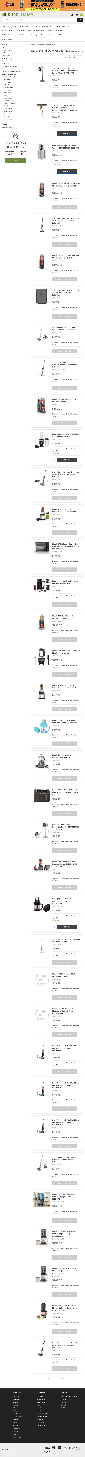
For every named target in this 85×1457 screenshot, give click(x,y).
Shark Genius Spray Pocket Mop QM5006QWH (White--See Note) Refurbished (64, 364)
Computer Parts (61, 26)
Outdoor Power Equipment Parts (13, 35)
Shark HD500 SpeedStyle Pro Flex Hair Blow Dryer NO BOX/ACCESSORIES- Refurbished (64, 107)
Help (15, 161)
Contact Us (16, 1399)
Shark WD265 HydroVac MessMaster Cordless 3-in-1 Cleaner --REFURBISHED (66, 1122)
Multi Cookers (8, 98)
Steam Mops (8, 111)
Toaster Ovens (8, 114)
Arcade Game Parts (8, 30)
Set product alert (64, 94)
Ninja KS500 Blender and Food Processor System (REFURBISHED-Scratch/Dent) (65, 864)
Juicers (6, 95)
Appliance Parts (23, 26)
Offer (14, 26)
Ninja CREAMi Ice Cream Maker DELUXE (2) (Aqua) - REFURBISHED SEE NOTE (65, 1196)
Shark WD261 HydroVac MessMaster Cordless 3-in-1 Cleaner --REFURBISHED (66, 1048)
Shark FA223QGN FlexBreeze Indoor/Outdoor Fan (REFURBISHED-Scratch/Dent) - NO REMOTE (66, 70)
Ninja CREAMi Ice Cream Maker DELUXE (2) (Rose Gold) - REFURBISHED (63, 1233)
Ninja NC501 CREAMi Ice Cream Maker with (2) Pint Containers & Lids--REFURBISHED (64, 1271)
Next (62, 1378)
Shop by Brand (7, 39)
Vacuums (6, 116)
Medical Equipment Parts (36, 30)
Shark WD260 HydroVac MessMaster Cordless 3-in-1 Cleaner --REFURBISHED (66, 1085)
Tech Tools (20, 30)
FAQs (14, 1408)
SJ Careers (16, 1434)
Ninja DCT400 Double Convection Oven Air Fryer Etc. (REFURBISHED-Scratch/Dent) (65, 546)
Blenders (6, 84)
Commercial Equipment (54, 30)
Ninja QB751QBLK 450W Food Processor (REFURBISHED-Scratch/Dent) (63, 901)
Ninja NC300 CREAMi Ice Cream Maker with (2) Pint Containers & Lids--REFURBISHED (64, 1308)
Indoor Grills (8, 93)
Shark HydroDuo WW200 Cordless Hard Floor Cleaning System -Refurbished (65, 1159)
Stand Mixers (8, 108)
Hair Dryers (7, 90)
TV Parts (35, 26)
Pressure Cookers (9, 103)
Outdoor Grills (8, 100)
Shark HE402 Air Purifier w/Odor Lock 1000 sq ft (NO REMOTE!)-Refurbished (66, 292)
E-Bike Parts (6, 26)
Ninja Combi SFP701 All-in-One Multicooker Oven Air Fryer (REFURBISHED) (63, 1011)
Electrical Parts (47, 26)
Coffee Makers (8, 87)
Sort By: (64, 58)
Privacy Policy (17, 1437)
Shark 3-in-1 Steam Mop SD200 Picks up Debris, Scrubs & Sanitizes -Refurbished (66, 1345)
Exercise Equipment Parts (36, 35)
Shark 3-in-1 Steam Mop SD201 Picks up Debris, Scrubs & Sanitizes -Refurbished (66, 474)
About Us (16, 1396)
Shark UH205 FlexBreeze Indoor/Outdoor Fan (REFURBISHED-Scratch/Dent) (66, 827)
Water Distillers (8, 119)
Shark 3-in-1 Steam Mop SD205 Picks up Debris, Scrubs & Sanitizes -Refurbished (66, 220)
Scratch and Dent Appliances (57, 35)
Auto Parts (40, 1408)
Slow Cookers (8, 106)
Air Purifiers (7, 82)
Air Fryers (7, 79)
